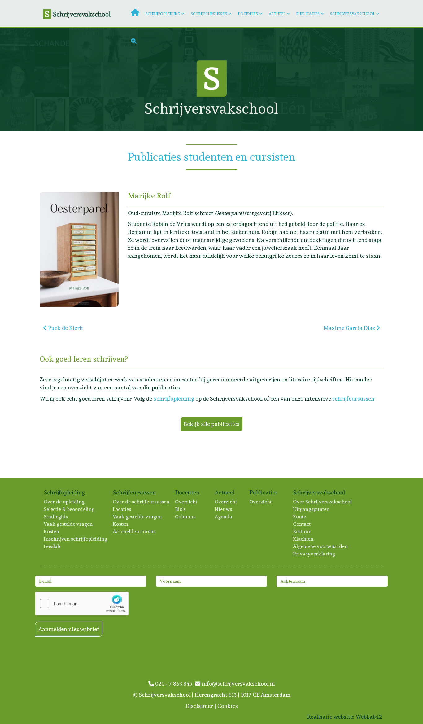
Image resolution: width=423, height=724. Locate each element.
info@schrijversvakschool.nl (237, 683)
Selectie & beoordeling (69, 509)
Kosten (51, 531)
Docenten (248, 14)
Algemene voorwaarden (321, 546)
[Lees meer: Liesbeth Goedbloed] (17, 114)
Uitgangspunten (311, 509)
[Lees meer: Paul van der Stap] (396, 114)
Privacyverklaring (314, 554)
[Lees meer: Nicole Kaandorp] (17, 79)
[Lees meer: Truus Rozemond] (17, 45)
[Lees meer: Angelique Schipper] (327, 114)
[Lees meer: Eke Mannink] (293, 79)
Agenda (223, 517)
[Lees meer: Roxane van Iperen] (362, 79)
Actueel (277, 14)
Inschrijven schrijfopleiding (75, 539)
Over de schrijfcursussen (141, 502)
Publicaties (308, 14)
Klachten (303, 539)
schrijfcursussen (353, 398)
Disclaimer (199, 706)
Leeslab (52, 546)
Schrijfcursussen (209, 14)
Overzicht (186, 502)
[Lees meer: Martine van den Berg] (86, 114)
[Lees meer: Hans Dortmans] (327, 79)
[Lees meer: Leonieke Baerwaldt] (396, 45)
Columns (185, 517)
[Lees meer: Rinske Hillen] (120, 114)
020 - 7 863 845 (174, 683)
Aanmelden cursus (134, 531)
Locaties (122, 509)
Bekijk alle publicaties (211, 424)
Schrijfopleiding (163, 14)
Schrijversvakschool (352, 14)
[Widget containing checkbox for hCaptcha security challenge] (82, 603)
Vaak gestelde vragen (68, 524)
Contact (302, 524)
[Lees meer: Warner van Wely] (293, 114)
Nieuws (223, 509)
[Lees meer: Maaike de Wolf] (51, 114)
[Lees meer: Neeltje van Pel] (396, 79)
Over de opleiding (64, 502)
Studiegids (56, 517)
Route (300, 517)
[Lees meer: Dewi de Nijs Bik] (120, 79)
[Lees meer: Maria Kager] (86, 79)
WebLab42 (368, 716)
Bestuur (302, 531)
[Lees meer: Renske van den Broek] (51, 79)
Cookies (227, 706)
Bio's (180, 509)
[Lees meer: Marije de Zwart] (362, 114)
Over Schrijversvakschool (323, 502)
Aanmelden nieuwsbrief (68, 629)
